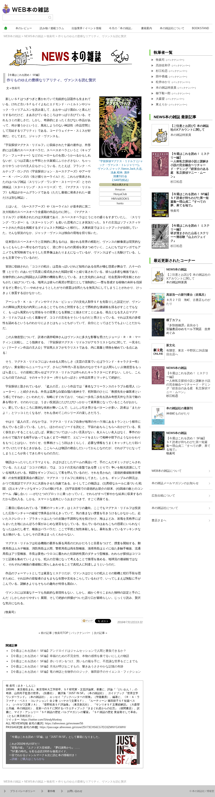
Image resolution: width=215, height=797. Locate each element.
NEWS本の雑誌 (33, 36)
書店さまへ (159, 520)
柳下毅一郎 (163, 93)
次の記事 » (100, 632)
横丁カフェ (173, 320)
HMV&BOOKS (120, 198)
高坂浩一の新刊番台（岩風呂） (186, 294)
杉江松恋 (162, 70)
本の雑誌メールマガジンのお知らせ (175, 483)
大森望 (160, 98)
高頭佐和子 (163, 65)
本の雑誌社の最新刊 (179, 408)
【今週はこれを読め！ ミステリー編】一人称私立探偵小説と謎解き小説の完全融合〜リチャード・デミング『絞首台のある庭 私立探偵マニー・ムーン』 (190, 165)
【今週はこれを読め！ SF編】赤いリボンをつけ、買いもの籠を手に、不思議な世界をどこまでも (74, 661)
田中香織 (162, 76)
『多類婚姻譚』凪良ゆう (182, 325)
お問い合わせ (74, 791)
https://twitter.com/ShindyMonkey (41, 719)
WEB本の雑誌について (167, 470)
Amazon (120, 189)
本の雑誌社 (172, 28)
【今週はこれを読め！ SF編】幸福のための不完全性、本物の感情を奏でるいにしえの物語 (69, 656)
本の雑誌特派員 (166, 87)
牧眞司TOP (61, 632)
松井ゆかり (163, 82)
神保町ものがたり (178, 413)
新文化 (170, 345)
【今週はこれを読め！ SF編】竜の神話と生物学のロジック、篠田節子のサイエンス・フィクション (75, 671)
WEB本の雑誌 (12, 36)
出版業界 (86, 28)
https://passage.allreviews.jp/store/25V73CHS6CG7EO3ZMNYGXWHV (83, 727)
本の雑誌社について (165, 508)
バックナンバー (80, 632)
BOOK (200, 28)
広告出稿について (163, 495)
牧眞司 (51, 36)
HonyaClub (120, 194)
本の (24, 28)
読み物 (52, 28)
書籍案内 (146, 28)
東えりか (162, 104)
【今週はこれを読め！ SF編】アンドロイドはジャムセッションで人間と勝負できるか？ (68, 650)
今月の (121, 28)
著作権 (51, 791)
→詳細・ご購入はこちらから (27, 758)
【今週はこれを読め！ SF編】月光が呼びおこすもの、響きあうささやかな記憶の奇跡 (66, 666)
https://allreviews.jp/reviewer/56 (64, 723)
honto (120, 203)
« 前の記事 (45, 632)
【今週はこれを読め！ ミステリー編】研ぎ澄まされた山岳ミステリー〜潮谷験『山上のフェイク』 (190, 233)
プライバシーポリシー (22, 791)
